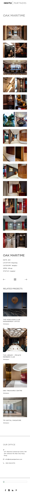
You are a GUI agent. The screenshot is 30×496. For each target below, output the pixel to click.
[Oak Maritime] (15, 32)
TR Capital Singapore (12, 420)
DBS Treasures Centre (12, 390)
